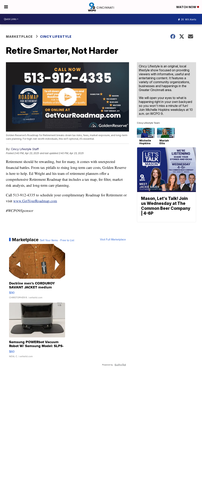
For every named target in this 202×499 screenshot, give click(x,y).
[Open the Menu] (6, 7)
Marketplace (19, 37)
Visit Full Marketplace (113, 239)
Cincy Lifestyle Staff (25, 149)
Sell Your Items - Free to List (57, 240)
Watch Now (186, 7)
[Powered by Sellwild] (120, 364)
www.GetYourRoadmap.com (35, 200)
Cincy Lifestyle (56, 37)
